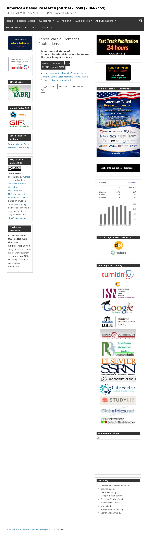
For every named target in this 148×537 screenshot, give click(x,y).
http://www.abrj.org (17, 204)
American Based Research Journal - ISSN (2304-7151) (56, 7)
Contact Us (47, 27)
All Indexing (64, 20)
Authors (26, 176)
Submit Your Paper (17, 27)
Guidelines (45, 20)
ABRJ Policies (82, 20)
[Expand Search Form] (140, 20)
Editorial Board (26, 20)
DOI (34, 27)
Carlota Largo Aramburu (62, 76)
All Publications (104, 20)
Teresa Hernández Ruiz (63, 80)
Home (9, 20)
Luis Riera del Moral (59, 73)
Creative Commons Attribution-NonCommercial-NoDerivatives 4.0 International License (18, 190)
